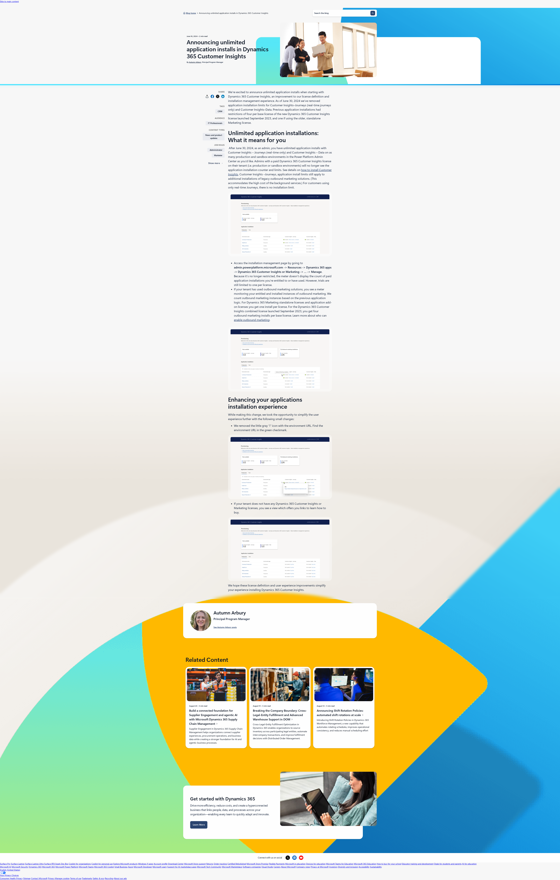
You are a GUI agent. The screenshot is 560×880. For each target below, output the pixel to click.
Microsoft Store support (195, 864)
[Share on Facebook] (212, 96)
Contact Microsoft (39, 878)
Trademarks (87, 878)
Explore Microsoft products (125, 864)
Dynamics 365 (35, 867)
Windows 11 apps (145, 864)
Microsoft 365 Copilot (104, 867)
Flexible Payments (277, 864)
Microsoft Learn (160, 867)
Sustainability (376, 867)
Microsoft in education (295, 864)
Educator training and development (418, 864)
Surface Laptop (17, 864)
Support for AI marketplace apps (181, 867)
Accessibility (364, 867)
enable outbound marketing (252, 320)
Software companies (252, 867)
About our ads (120, 878)
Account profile (160, 864)
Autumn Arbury (195, 62)
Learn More (199, 824)
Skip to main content (9, 1)
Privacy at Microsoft (320, 867)
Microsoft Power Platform (66, 867)
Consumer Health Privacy (11, 878)
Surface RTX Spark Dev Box (56, 864)
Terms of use (75, 878)
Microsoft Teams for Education (339, 864)
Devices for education (316, 864)
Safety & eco (98, 878)
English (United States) (10, 870)
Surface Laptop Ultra (34, 864)
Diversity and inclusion (348, 867)
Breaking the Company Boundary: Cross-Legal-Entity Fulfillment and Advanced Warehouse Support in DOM (280, 715)
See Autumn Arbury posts (225, 627)
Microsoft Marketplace (232, 867)
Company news (303, 867)
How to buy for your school (389, 864)
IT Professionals (215, 123)
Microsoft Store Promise (257, 864)
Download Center (176, 864)
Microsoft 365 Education (365, 864)
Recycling (109, 878)
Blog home (191, 13)
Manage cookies (62, 878)
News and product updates (213, 136)
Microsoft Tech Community (209, 867)
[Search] (372, 13)
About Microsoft (288, 867)
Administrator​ (216, 150)
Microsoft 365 (48, 867)
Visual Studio (267, 867)
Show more (214, 163)
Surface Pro (5, 864)
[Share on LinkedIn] (223, 96)
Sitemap (26, 878)
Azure (130, 867)
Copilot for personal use (102, 864)
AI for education (469, 864)
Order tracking (220, 864)
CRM (220, 111)
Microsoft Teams (86, 867)
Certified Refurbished (237, 864)
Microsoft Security (20, 867)
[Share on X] (217, 96)
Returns (209, 864)
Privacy (51, 878)
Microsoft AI (5, 867)
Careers (277, 867)
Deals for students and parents (448, 864)
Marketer (218, 155)
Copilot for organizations (80, 864)
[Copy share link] (207, 96)
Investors (333, 867)
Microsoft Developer (143, 867)
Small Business (120, 867)
